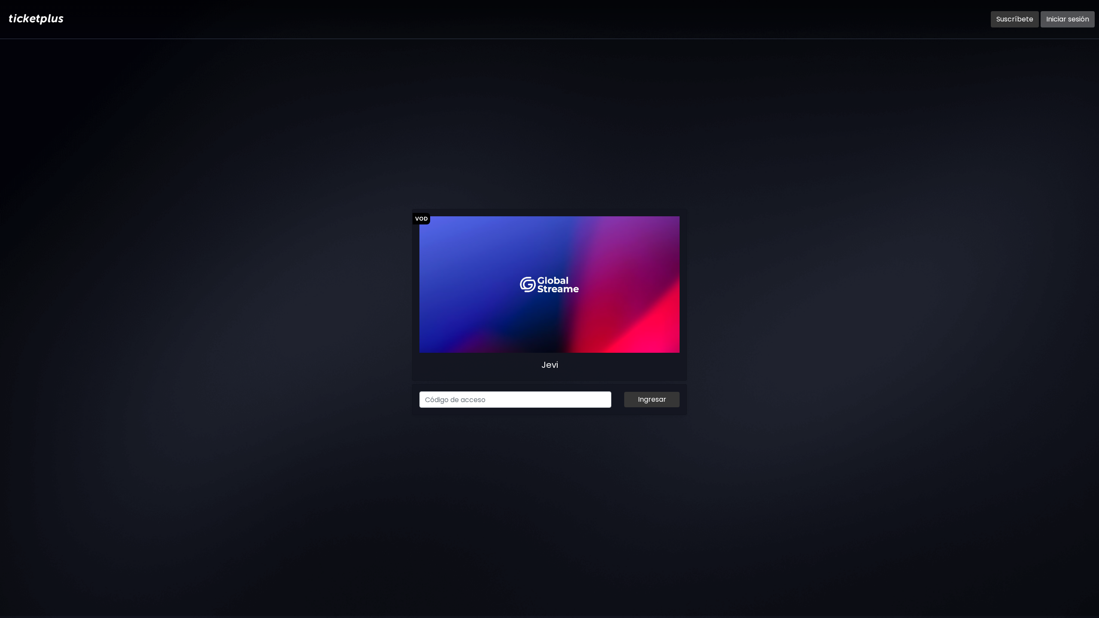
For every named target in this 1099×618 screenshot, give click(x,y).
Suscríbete (1014, 19)
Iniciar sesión (1067, 19)
